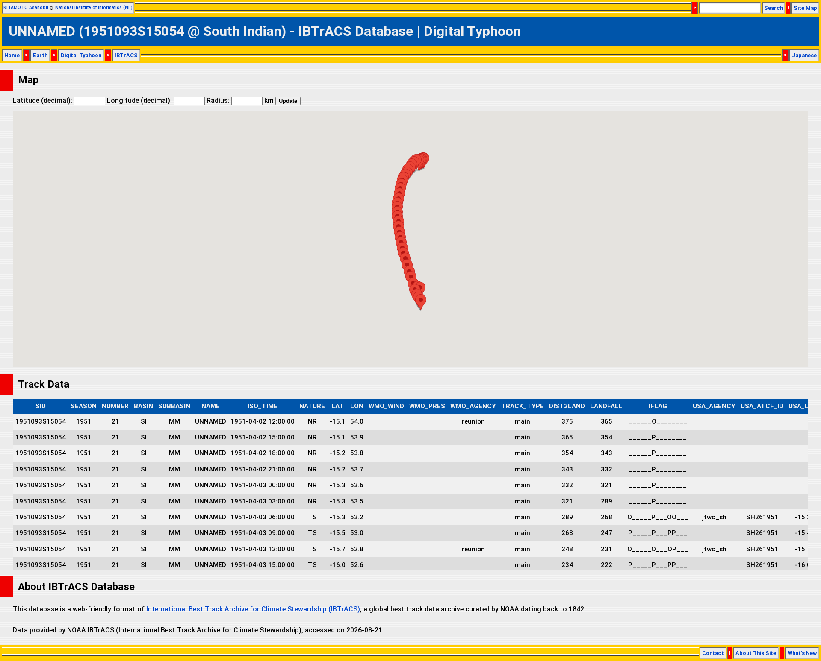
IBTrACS (126, 55)
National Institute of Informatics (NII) (94, 7)
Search (773, 8)
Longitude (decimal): (140, 101)
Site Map (805, 8)
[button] (420, 302)
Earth (40, 55)
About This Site (755, 653)
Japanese (804, 55)
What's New (802, 653)
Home (12, 55)
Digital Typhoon (81, 55)
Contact (713, 653)
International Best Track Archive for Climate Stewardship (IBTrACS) (253, 609)
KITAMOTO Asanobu (25, 7)
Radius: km (240, 101)
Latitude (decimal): (43, 101)
